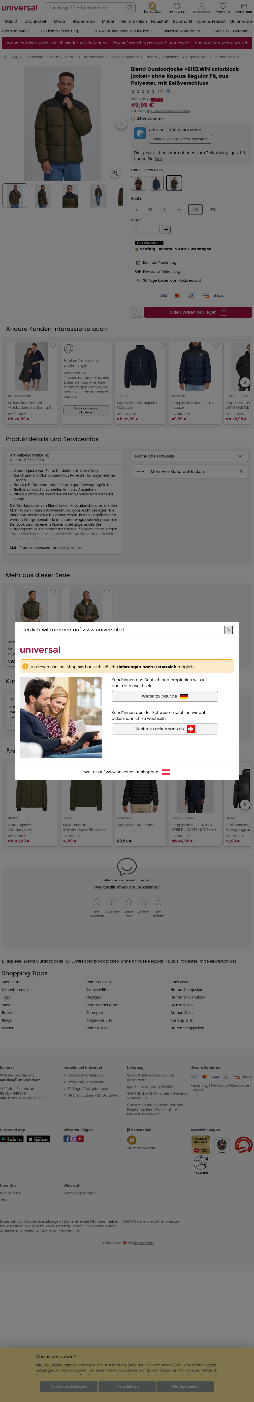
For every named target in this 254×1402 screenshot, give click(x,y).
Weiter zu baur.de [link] (159, 696)
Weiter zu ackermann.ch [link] (159, 729)
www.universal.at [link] (123, 772)
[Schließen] (229, 630)
